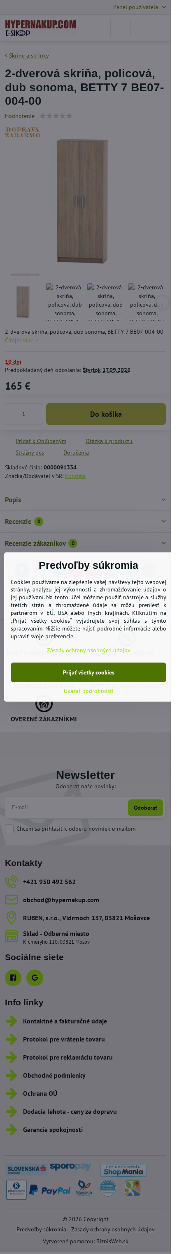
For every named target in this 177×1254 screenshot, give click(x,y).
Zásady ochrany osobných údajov (88, 650)
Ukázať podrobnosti (89, 691)
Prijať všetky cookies (88, 672)
